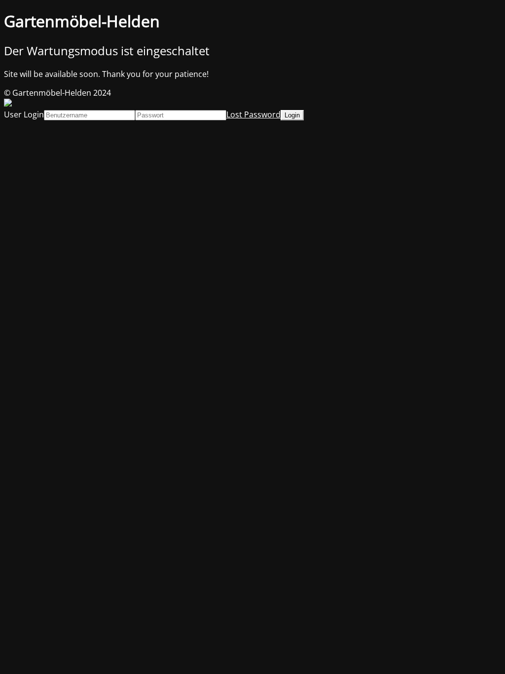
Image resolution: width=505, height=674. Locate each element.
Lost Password (253, 114)
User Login (24, 114)
